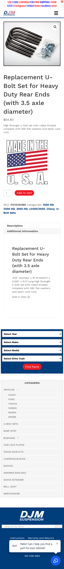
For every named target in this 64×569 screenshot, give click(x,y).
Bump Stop (10, 431)
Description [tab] (15, 225)
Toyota (12, 404)
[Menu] (56, 13)
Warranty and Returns (41, 538)
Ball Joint (10, 486)
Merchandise (12, 493)
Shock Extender (14, 480)
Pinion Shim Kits (13, 452)
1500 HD (48, 204)
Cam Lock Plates (14, 445)
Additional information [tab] (22, 231)
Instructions (17, 538)
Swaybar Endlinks (15, 473)
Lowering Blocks (14, 459)
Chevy (51, 208)
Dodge (12, 417)
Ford (11, 399)
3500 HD (22, 208)
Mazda (12, 412)
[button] (55, 27)
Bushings (9, 438)
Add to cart (24, 192)
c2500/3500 (37, 208)
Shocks (8, 466)
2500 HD (9, 208)
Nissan (12, 408)
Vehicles (9, 389)
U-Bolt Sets (11, 424)
